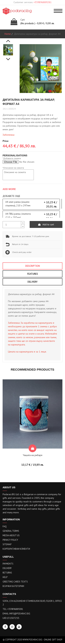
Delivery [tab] (32, 281)
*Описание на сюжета (13, 167)
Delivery (7, 568)
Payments (8, 563)
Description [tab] (32, 265)
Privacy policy (10, 539)
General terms (11, 530)
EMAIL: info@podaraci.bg (16, 613)
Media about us (11, 535)
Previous (8, 39)
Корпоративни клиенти (16, 548)
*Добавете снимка (12, 158)
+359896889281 (42, 2)
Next (8, 57)
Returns (7, 572)
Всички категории (13, 586)
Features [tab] (32, 273)
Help (5, 577)
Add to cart (48, 224)
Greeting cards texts (15, 581)
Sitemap (7, 544)
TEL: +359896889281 (13, 609)
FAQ (5, 526)
